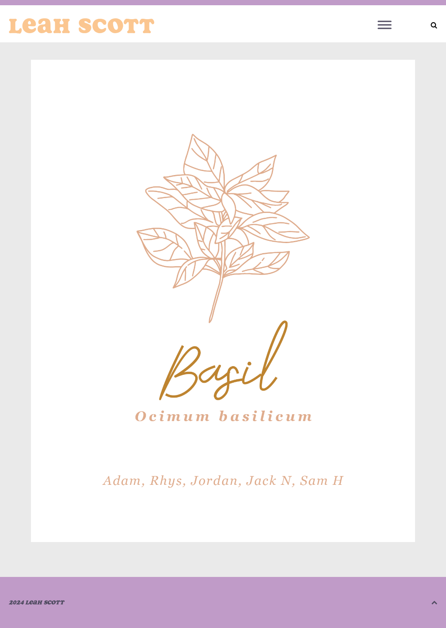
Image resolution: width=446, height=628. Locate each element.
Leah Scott (82, 26)
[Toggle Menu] (385, 25)
